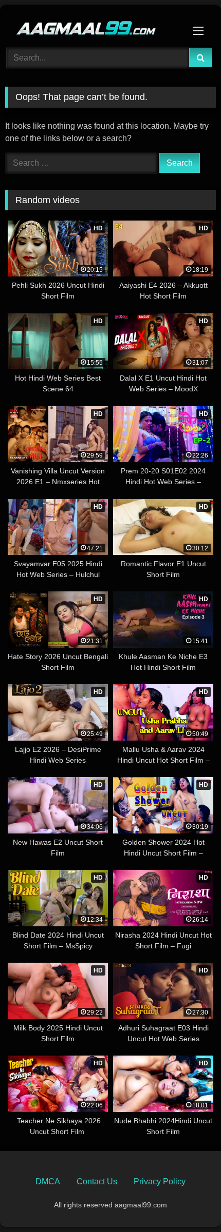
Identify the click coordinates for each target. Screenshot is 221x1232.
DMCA (47, 1181)
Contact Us (97, 1181)
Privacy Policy (160, 1181)
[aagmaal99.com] (90, 24)
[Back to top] (189, 1201)
